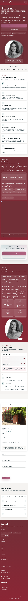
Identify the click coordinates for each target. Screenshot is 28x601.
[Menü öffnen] (25, 2)
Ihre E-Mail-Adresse (6, 460)
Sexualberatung (4, 559)
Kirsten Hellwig (4, 585)
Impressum (11, 598)
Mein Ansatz (3, 543)
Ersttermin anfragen (13, 253)
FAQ (2, 548)
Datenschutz (16, 598)
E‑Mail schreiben (15, 256)
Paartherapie (4, 557)
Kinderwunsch (4, 564)
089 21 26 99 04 (15, 29)
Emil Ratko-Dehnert (5, 587)
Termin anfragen (13, 25)
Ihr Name (4, 454)
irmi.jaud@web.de (6, 438)
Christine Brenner (4, 589)
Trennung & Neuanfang (6, 566)
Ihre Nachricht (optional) (7, 466)
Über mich (3, 546)
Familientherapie (4, 561)
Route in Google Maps (6, 431)
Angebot (3, 541)
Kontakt (2, 550)
